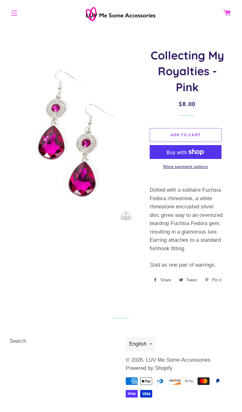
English (138, 344)
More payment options (185, 166)
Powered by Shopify (149, 368)
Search (17, 341)
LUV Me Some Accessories (178, 360)
